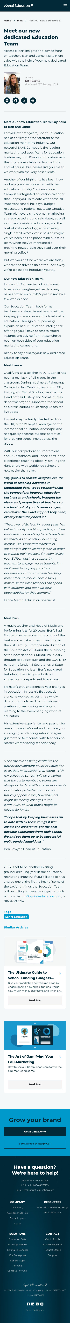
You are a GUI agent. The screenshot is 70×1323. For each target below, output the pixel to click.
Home (7, 20)
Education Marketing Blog (52, 1207)
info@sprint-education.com (41, 896)
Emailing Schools (17, 1244)
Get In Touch (52, 1239)
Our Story (17, 1207)
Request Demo (52, 1249)
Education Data (17, 1239)
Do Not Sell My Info (35, 1310)
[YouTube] (33, 100)
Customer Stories (17, 1212)
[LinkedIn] (7, 100)
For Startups (17, 1260)
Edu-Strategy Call (52, 1244)
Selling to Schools (17, 1249)
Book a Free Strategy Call (35, 1143)
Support (52, 1255)
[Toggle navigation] (63, 5)
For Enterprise (17, 1255)
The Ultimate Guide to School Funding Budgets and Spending (29, 978)
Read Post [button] (35, 1000)
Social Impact (17, 1218)
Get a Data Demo (35, 1131)
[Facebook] (16, 100)
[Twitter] (24, 100)
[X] (37, 1303)
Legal (17, 1223)
